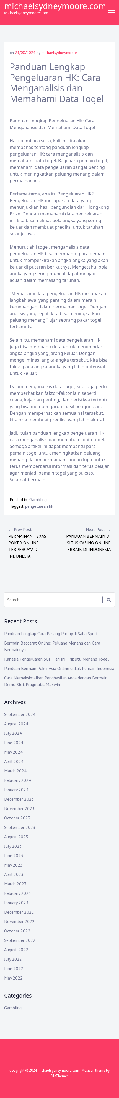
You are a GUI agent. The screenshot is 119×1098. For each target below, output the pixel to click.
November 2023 (19, 808)
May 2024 (13, 752)
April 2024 (14, 761)
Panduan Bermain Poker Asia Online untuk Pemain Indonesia (59, 668)
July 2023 (13, 846)
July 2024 (13, 733)
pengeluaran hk (39, 506)
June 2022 (13, 968)
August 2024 (16, 723)
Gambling (38, 499)
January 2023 (16, 902)
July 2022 (13, 959)
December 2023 (19, 799)
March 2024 (15, 771)
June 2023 (13, 855)
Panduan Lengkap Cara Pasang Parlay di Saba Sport (51, 633)
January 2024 (16, 789)
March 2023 (15, 883)
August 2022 (16, 949)
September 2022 (19, 940)
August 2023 (16, 836)
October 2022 (17, 931)
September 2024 (19, 714)
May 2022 (13, 978)
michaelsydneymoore (59, 52)
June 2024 (13, 742)
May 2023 (13, 865)
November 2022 (19, 921)
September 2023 (19, 827)
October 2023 (17, 818)
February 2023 (17, 893)
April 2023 (14, 874)
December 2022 (19, 912)
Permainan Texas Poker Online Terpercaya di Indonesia (27, 543)
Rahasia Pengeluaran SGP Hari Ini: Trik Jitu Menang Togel (56, 659)
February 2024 (17, 780)
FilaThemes (60, 1076)
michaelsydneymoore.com (55, 6)
